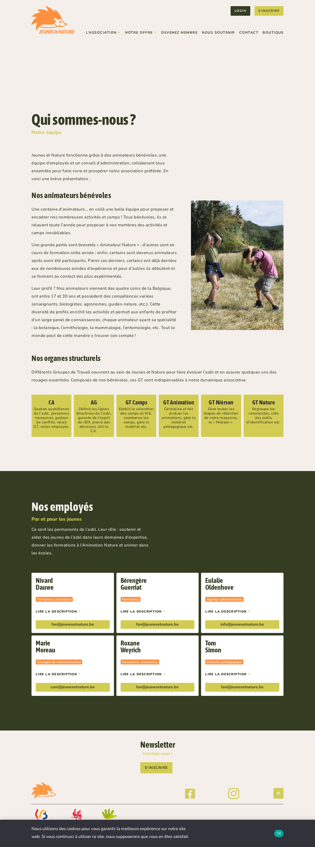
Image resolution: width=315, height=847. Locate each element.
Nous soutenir (218, 32)
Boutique (273, 32)
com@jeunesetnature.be (72, 687)
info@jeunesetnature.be (242, 624)
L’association (101, 32)
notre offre (139, 32)
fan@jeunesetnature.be (72, 624)
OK (279, 833)
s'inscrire (269, 11)
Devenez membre (179, 32)
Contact (249, 32)
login (241, 11)
